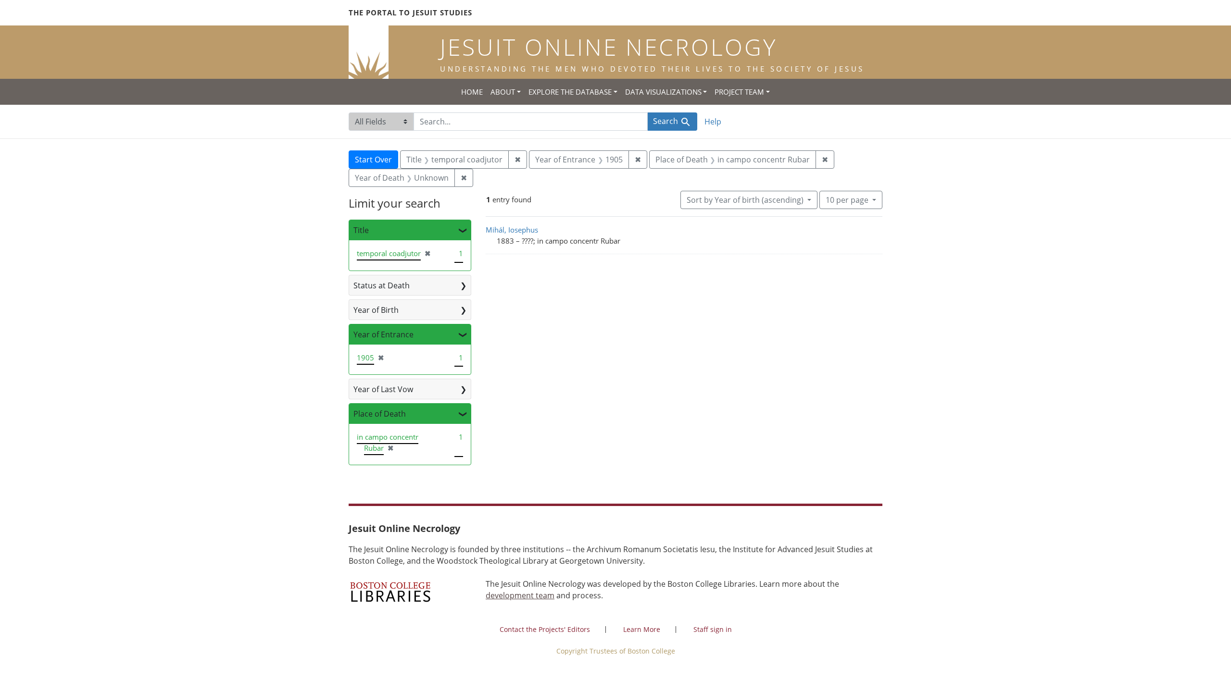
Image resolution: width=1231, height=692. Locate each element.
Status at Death (381, 285)
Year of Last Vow (383, 389)
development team (520, 595)
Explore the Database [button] (570, 92)
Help (712, 121)
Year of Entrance (383, 334)
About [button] (502, 92)
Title (361, 230)
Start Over (373, 159)
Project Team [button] (739, 92)
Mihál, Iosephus (512, 230)
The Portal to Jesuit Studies (410, 12)
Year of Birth (376, 310)
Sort (745, 200)
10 (847, 199)
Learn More (641, 629)
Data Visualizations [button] (663, 92)
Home (472, 92)
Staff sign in (712, 629)
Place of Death (379, 413)
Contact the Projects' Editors (545, 629)
